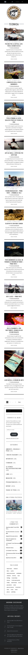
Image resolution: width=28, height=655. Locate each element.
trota (16, 589)
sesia (14, 585)
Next (19, 402)
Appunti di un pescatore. (12, 536)
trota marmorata (16, 580)
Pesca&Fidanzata (12, 482)
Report (9, 42)
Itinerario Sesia (9, 547)
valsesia (9, 575)
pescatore (9, 585)
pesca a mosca (10, 587)
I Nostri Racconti (12, 455)
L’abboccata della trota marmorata (14, 83)
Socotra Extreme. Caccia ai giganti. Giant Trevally (14, 512)
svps (19, 575)
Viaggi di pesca (15, 187)
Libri (9, 378)
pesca (8, 591)
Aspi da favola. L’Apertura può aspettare (14, 154)
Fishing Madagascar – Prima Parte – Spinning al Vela (13, 192)
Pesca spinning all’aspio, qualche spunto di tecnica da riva (14, 120)
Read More (14, 97)
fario (8, 589)
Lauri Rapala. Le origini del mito (14, 380)
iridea (8, 582)
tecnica (14, 575)
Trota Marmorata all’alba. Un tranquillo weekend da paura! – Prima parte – (14, 262)
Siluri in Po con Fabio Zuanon (14, 223)
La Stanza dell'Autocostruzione (13, 467)
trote (12, 589)
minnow (16, 568)
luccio (19, 582)
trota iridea (14, 578)
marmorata (14, 582)
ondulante (18, 573)
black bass (9, 568)
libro (8, 571)
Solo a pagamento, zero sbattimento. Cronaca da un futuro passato (13, 330)
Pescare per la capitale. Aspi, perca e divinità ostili (14, 45)
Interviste (9, 459)
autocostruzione (11, 573)
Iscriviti (14, 434)
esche (12, 571)
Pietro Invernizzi (14, 47)
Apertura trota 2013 (11, 557)
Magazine (9, 478)
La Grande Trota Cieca (11, 550)
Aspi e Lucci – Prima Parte (14, 296)
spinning (13, 591)
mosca (8, 580)
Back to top (13, 651)
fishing (8, 578)
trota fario (18, 587)
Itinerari (9, 463)
